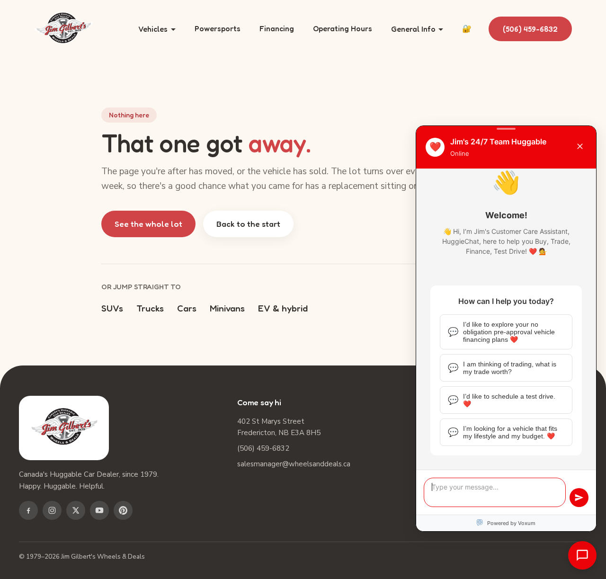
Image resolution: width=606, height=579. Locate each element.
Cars (186, 308)
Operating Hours (342, 28)
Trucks (150, 308)
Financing (276, 28)
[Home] (63, 29)
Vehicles (153, 29)
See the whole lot (148, 224)
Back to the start (248, 224)
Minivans (227, 308)
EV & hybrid (283, 308)
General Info (413, 29)
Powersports (218, 28)
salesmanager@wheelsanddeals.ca (293, 464)
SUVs (112, 308)
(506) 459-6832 (530, 29)
